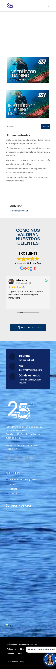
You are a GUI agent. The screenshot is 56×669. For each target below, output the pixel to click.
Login (19, 654)
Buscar (46, 126)
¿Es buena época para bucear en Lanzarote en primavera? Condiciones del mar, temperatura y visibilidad (28, 152)
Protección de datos (28, 645)
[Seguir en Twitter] (31, 458)
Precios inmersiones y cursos (23, 479)
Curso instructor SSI (19, 210)
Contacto (13, 493)
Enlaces (10, 654)
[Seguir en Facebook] (9, 458)
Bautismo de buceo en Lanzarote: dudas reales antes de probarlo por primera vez (26, 549)
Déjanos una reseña (28, 327)
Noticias (13, 489)
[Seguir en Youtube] (24, 458)
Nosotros (13, 484)
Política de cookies (15, 649)
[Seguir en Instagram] (16, 458)
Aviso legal (12, 645)
